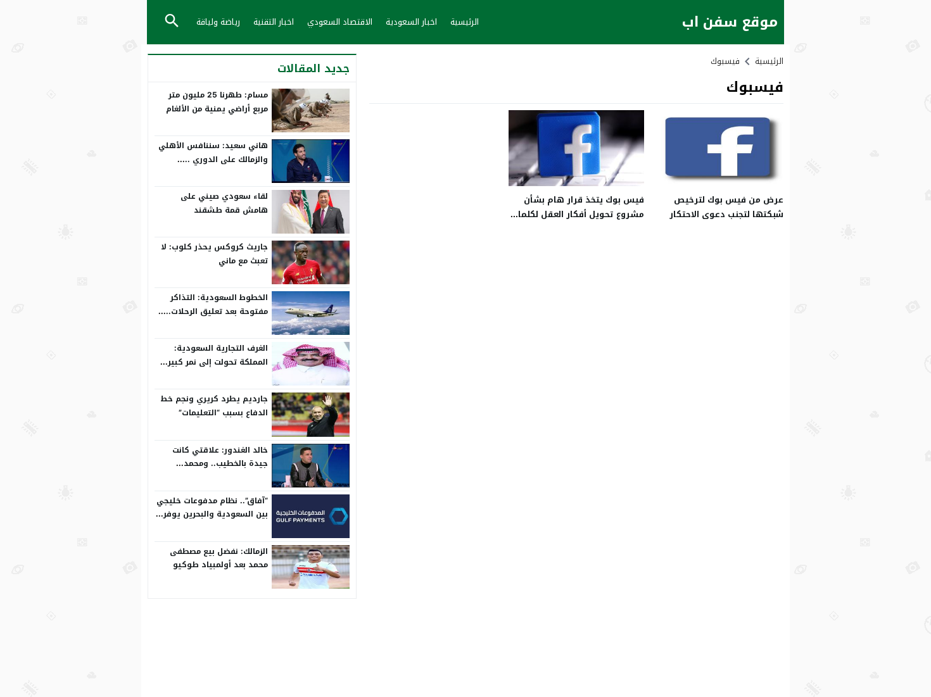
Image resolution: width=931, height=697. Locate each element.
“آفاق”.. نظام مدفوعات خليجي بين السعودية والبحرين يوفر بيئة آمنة (212, 514)
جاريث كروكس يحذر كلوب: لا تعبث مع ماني (214, 254)
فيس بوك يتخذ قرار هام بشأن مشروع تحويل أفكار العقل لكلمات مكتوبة (577, 214)
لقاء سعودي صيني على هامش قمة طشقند (224, 203)
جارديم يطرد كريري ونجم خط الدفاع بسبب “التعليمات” (214, 406)
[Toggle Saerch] (171, 21)
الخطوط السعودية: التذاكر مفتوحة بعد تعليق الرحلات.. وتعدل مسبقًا (217, 311)
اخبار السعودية (411, 22)
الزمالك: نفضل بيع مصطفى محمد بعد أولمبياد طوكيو (219, 558)
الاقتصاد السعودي (339, 22)
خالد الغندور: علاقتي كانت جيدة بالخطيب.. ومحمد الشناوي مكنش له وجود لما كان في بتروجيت (216, 470)
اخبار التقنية (273, 22)
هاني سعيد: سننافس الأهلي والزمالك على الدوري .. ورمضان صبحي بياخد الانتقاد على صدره (213, 166)
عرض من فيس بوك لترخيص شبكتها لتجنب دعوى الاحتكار (726, 207)
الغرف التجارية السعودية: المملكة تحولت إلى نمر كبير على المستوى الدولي (218, 361)
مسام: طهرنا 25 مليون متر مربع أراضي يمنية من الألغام (217, 102)
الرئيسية (464, 22)
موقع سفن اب (730, 22)
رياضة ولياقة (218, 22)
